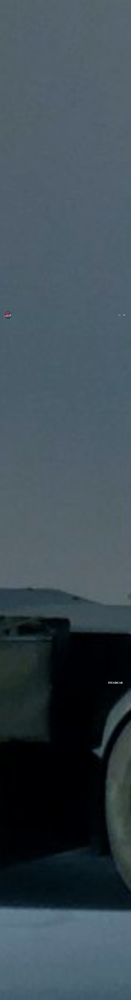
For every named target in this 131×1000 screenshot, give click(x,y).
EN (120, 315)
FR (124, 315)
